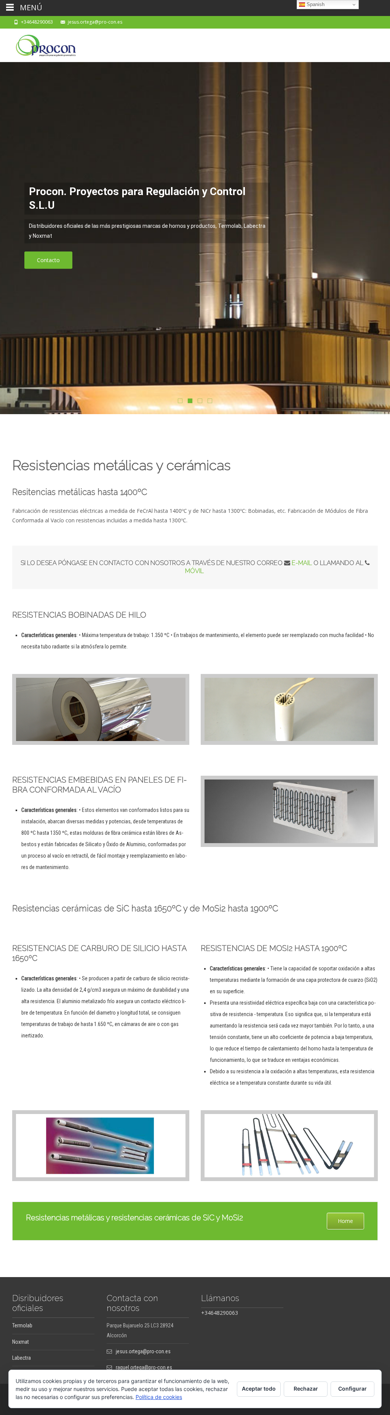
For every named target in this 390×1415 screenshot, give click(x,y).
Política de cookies (159, 1397)
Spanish (314, 4)
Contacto (48, 260)
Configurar (352, 1388)
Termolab (22, 1325)
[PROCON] (40, 44)
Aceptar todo (259, 1388)
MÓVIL (195, 571)
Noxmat (20, 1342)
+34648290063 (37, 22)
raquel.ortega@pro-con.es (144, 1367)
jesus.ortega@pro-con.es (95, 22)
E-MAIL (302, 563)
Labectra (21, 1358)
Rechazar (306, 1388)
